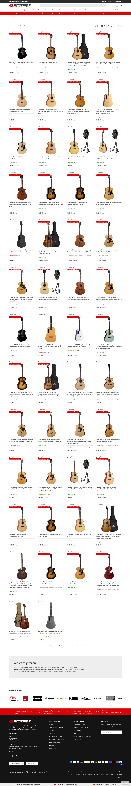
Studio (32, 10)
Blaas (39, 10)
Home (10, 16)
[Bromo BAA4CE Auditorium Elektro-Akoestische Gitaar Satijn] (22, 94)
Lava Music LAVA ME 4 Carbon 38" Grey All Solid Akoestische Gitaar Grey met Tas (50, 632)
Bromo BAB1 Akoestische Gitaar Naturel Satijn (79, 535)
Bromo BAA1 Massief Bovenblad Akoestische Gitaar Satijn (18, 535)
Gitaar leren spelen (110, 774)
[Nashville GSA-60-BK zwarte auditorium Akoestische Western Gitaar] (22, 46)
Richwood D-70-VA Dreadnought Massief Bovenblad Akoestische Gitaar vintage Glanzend (21, 489)
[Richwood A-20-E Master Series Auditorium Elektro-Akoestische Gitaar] (109, 234)
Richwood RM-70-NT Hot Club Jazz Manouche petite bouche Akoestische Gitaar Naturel (78, 111)
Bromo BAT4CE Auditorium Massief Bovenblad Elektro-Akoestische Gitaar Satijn (107, 489)
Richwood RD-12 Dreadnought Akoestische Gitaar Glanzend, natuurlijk (109, 203)
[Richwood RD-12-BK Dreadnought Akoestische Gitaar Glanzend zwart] (22, 329)
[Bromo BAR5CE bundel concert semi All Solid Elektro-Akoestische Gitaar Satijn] (109, 141)
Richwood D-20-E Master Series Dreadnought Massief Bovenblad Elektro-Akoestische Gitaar (79, 441)
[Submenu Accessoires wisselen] (72, 10)
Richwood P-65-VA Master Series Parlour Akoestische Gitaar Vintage (108, 440)
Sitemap (11, 751)
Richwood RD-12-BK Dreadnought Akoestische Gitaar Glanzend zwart (19, 345)
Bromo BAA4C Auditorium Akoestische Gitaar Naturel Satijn (49, 158)
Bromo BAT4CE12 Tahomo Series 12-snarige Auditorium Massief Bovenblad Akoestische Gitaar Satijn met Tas (80, 394)
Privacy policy (102, 771)
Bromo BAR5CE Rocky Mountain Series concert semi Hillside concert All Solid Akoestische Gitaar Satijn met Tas (78, 64)
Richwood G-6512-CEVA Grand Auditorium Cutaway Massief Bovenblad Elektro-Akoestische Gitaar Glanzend (50, 489)
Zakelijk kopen (78, 730)
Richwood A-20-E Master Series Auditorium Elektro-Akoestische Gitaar (108, 251)
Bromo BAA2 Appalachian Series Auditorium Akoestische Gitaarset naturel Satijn (50, 111)
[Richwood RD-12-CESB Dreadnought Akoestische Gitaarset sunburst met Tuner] (51, 187)
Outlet (86, 10)
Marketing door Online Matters (38, 772)
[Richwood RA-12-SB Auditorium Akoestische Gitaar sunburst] (51, 519)
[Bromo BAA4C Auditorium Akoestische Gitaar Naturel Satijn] (51, 141)
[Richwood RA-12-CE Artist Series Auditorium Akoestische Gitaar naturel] (80, 566)
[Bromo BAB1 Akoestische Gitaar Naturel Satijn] (80, 519)
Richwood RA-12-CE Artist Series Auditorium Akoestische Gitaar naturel (80, 583)
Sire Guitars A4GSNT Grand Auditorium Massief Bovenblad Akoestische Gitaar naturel (107, 394)
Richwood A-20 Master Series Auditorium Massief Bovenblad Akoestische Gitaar (21, 440)
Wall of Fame (52, 748)
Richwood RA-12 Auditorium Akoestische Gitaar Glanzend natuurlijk (108, 63)
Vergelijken (96, 26)
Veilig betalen (52, 745)
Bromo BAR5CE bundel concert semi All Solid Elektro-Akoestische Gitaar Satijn (107, 158)
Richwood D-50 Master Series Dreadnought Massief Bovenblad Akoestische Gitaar (79, 251)
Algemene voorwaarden (73, 771)
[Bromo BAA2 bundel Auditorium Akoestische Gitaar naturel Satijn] (51, 282)
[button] (121, 5)
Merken (110, 1)
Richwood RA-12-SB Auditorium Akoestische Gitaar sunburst (51, 535)
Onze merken (52, 733)
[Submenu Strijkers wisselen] (28, 10)
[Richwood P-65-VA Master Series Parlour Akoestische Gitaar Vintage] (109, 424)
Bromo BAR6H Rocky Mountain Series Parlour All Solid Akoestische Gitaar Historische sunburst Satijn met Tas (49, 394)
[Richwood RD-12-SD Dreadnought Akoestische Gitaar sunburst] (80, 187)
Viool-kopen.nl (119, 774)
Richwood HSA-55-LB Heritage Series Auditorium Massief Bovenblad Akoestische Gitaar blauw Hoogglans (109, 346)
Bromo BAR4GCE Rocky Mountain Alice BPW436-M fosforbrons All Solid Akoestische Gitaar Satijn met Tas (51, 251)
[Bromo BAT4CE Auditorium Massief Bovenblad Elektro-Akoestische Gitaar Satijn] (109, 471)
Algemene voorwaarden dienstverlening (88, 771)
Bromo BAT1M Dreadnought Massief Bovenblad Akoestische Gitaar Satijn (78, 298)
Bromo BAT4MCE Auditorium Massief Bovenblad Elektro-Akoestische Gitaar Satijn (20, 204)
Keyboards (78, 774)
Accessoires (67, 10)
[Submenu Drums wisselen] (50, 10)
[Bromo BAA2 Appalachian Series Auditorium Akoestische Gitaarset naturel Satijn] (51, 94)
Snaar (17, 10)
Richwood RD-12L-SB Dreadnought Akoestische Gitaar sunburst (48, 63)
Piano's (71, 774)
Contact (104, 1)
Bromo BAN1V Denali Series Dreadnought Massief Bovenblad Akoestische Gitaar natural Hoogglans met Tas (108, 536)
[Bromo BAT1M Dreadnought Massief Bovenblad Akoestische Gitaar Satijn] (80, 282)
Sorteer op (12, 26)
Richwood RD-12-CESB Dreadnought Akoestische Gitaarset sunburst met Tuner (50, 203)
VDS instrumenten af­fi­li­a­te (56, 739)
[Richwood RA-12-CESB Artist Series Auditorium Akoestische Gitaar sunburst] (51, 566)
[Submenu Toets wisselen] (13, 10)
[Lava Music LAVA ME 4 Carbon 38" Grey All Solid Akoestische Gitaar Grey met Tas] (51, 615)
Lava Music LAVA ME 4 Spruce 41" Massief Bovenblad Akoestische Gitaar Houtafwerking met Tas (108, 111)
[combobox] (73, 5)
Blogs (75, 733)
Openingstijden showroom (56, 727)
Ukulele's (90, 774)
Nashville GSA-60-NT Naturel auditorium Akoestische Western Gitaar (21, 158)
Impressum (110, 771)
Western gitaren (16, 16)
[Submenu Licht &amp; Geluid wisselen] (61, 10)
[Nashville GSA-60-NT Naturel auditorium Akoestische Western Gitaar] (22, 141)
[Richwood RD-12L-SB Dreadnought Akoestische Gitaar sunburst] (51, 46)
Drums (47, 10)
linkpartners (119, 777)
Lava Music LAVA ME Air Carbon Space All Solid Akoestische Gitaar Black (21, 251)
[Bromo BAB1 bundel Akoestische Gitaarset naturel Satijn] (80, 141)
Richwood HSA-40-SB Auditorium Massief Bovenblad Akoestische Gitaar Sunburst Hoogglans (21, 394)
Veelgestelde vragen (54, 742)
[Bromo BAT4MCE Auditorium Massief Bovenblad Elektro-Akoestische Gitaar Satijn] (22, 187)
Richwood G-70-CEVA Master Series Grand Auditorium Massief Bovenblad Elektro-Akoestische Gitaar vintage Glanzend (21, 299)
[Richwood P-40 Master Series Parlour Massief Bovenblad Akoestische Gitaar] (51, 424)
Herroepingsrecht (118, 771)
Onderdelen (77, 10)
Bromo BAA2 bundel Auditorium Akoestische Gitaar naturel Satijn (48, 298)
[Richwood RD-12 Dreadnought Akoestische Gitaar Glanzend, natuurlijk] (109, 187)
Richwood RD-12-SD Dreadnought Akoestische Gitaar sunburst (77, 203)
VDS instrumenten (16, 771)
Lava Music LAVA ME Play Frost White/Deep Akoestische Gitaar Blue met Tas (80, 345)
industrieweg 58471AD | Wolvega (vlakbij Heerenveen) (14, 740)
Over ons (51, 730)
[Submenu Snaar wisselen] (20, 10)
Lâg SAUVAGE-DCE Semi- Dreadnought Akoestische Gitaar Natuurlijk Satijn (20, 632)
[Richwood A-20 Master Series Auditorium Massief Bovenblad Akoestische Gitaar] (22, 424)
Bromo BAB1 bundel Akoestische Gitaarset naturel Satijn (79, 158)
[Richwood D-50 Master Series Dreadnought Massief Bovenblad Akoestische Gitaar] (80, 234)
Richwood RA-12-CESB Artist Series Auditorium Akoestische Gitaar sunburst (50, 583)
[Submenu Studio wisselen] (36, 10)
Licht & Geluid (56, 10)
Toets (10, 10)
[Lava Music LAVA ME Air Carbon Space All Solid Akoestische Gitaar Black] (22, 234)
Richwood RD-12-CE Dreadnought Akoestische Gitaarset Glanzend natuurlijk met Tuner (109, 299)
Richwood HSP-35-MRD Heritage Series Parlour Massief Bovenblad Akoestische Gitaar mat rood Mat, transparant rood (108, 583)
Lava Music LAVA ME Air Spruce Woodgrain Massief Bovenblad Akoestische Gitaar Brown (50, 346)
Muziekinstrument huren (81, 727)
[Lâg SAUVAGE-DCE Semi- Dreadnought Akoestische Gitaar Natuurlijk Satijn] (22, 615)
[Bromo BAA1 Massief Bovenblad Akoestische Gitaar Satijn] (22, 519)
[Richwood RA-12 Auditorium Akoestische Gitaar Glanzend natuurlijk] (109, 46)
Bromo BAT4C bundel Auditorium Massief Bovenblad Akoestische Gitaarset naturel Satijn (79, 489)
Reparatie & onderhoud (55, 736)
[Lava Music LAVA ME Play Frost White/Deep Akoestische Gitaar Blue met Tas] (80, 329)
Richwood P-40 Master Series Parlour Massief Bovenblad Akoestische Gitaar (49, 440)
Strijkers (24, 10)
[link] (51, 646)
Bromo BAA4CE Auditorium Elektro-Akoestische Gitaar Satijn (19, 110)
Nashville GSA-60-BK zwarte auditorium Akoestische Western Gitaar (21, 63)
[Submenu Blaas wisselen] (42, 10)
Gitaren (84, 774)
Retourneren (77, 739)
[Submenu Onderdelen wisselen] (82, 10)
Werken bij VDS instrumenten (82, 736)
